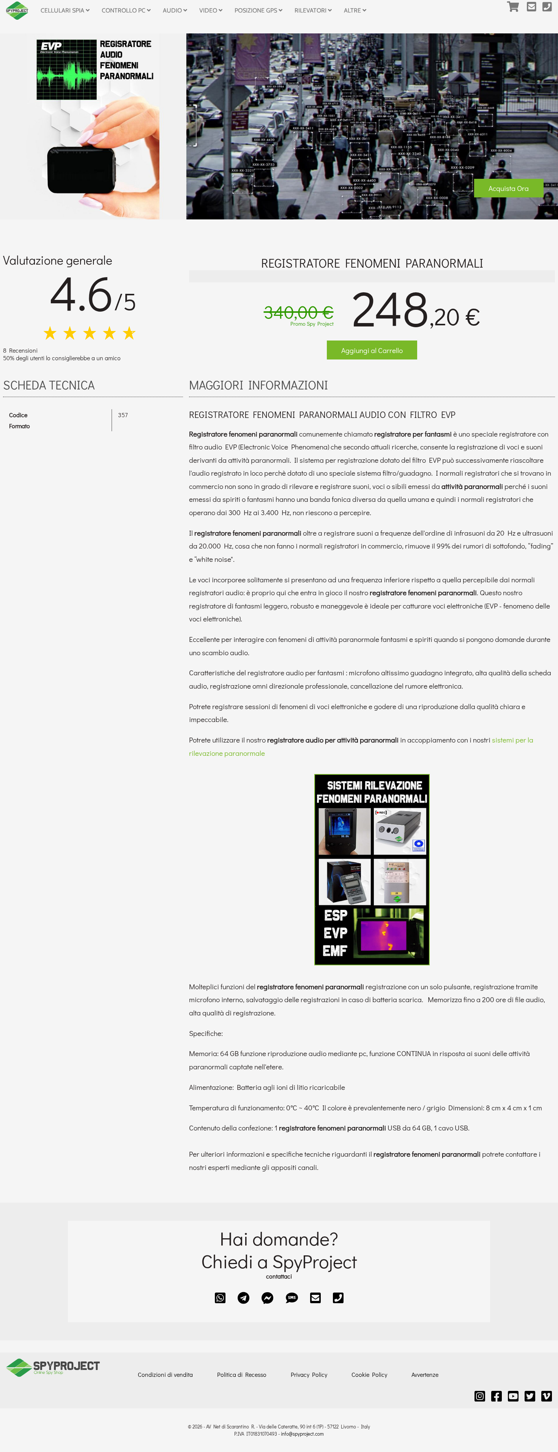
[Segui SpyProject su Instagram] (479, 1396)
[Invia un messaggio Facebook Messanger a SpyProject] (268, 1297)
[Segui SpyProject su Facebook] (496, 1396)
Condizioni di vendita (165, 1374)
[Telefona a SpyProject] (550, 10)
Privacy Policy (309, 1374)
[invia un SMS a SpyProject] (292, 1297)
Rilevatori (311, 10)
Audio (173, 10)
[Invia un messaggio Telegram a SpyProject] (243, 1297)
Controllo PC (124, 10)
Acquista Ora (509, 188)
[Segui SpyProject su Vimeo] (546, 1396)
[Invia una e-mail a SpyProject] (534, 10)
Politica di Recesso (241, 1374)
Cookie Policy (369, 1374)
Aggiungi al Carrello (372, 350)
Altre (353, 10)
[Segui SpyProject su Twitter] (530, 1396)
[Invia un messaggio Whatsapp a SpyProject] (220, 1297)
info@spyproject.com (302, 1434)
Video (209, 10)
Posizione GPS (257, 10)
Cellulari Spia (63, 10)
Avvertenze (424, 1374)
